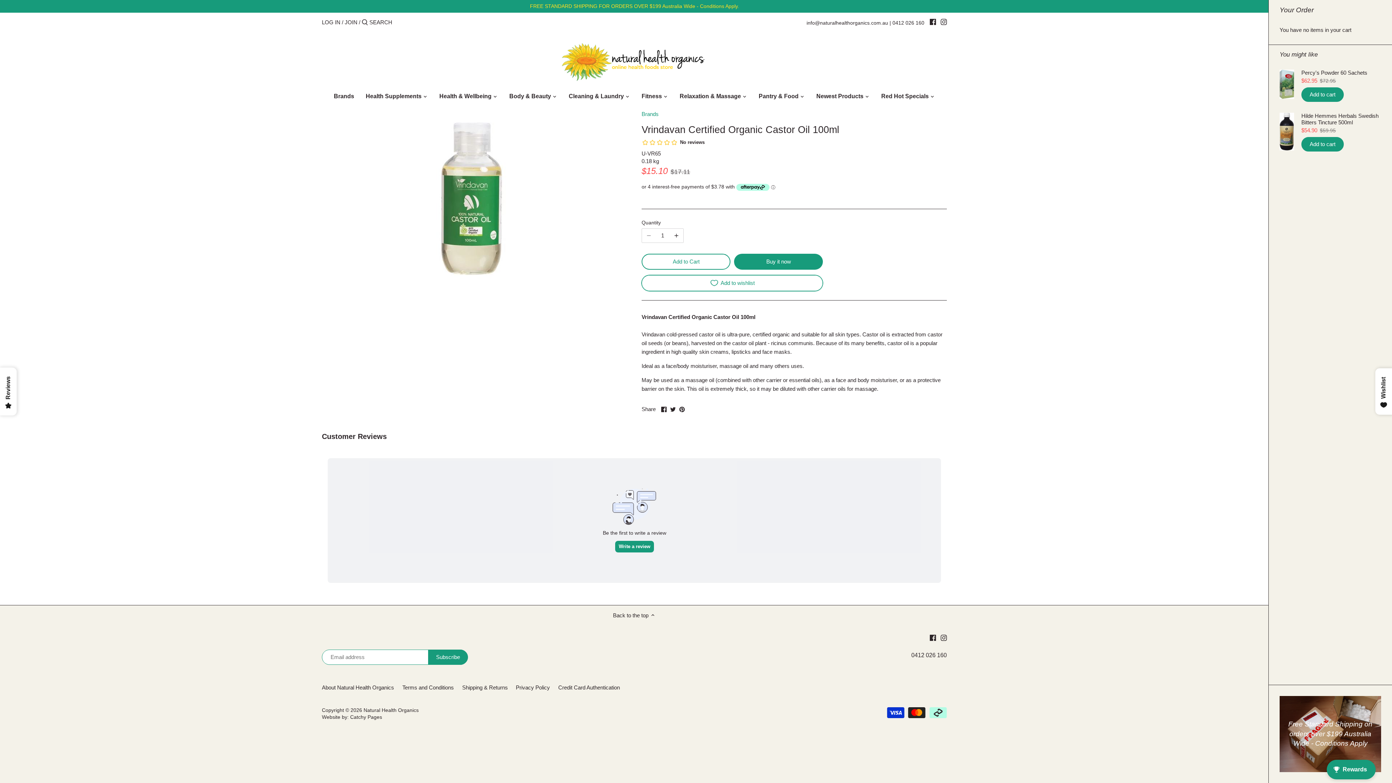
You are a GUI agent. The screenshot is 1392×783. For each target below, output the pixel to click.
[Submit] (365, 22)
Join (351, 22)
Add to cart (1322, 94)
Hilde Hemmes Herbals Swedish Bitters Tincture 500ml (1340, 119)
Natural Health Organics (391, 710)
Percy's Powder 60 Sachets (1334, 73)
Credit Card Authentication (589, 687)
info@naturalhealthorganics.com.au (847, 23)
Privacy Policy (533, 687)
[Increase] (676, 236)
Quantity (651, 222)
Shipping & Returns (485, 687)
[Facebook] (933, 21)
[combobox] (400, 22)
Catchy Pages (366, 717)
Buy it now (778, 261)
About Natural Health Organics (358, 687)
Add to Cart (686, 261)
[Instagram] (944, 21)
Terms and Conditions (428, 687)
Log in (331, 22)
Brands (650, 114)
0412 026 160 (908, 23)
